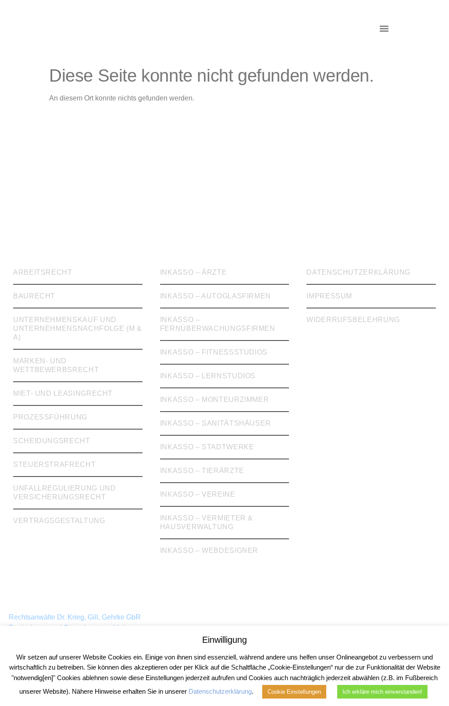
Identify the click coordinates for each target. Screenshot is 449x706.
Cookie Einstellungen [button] (294, 691)
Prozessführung (50, 417)
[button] (384, 29)
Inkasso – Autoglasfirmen (215, 296)
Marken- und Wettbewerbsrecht (56, 365)
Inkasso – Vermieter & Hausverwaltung (206, 522)
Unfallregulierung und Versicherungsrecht (64, 492)
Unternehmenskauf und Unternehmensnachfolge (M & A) (77, 328)
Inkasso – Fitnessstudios (213, 352)
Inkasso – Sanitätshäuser (215, 423)
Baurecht (34, 296)
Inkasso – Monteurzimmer (214, 399)
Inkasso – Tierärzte (202, 470)
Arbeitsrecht (42, 272)
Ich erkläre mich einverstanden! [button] (382, 691)
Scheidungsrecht (51, 440)
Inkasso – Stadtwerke (207, 447)
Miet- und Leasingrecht (63, 393)
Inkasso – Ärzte (193, 272)
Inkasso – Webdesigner (209, 550)
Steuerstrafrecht (54, 464)
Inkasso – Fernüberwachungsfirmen (217, 324)
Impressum (329, 296)
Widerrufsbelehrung (353, 319)
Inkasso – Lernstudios (208, 376)
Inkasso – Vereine (197, 494)
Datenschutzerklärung (358, 272)
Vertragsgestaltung (59, 520)
